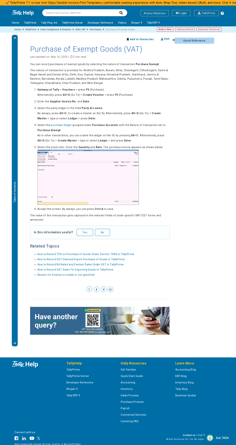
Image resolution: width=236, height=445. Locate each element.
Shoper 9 (136, 22)
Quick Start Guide (132, 376)
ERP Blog (181, 376)
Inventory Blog (184, 382)
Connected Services (133, 414)
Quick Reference (194, 40)
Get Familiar (128, 369)
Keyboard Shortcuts (209, 29)
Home (15, 22)
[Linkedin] (24, 438)
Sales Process (130, 395)
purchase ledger (61, 125)
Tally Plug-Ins (49, 22)
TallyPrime (208, 13)
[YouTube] (32, 438)
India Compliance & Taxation (55, 29)
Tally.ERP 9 (153, 22)
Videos (122, 22)
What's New (165, 29)
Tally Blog (181, 388)
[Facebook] (17, 438)
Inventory (127, 388)
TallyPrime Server (72, 22)
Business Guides (185, 395)
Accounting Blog (185, 369)
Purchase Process (132, 401)
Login (183, 13)
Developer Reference (100, 22)
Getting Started (185, 29)
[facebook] (96, 289)
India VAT (80, 29)
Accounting (128, 382)
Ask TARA (222, 438)
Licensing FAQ (130, 421)
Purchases (96, 29)
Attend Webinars (155, 13)
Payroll (125, 408)
